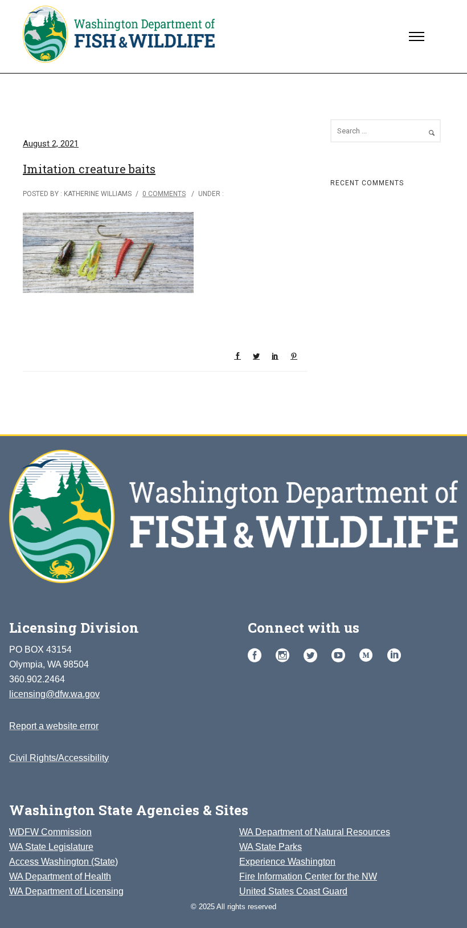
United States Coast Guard (293, 891)
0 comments (164, 194)
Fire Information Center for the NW (308, 876)
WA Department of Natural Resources (314, 832)
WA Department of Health (60, 876)
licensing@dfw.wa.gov (54, 694)
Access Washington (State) (63, 861)
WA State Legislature (51, 847)
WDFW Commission (50, 832)
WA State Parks (270, 847)
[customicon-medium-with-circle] (369, 655)
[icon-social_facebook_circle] (257, 656)
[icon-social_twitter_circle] (313, 656)
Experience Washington (287, 861)
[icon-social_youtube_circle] (341, 656)
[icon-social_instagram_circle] (285, 656)
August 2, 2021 (51, 144)
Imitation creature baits (89, 168)
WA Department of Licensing (66, 891)
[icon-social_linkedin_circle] (394, 656)
